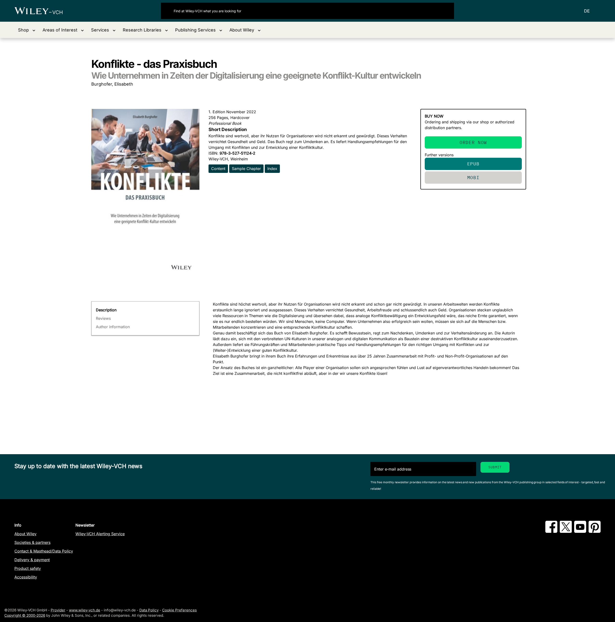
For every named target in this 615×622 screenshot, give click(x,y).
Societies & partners (32, 542)
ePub (473, 164)
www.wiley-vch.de (84, 610)
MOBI (473, 177)
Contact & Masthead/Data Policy (43, 551)
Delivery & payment (32, 559)
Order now (473, 142)
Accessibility (25, 577)
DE (587, 10)
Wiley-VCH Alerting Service (100, 533)
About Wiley (25, 533)
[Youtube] (580, 531)
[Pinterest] (595, 531)
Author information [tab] (113, 326)
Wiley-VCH (42, 10)
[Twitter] (566, 531)
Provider (58, 610)
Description (106, 310)
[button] (26, 30)
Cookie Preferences (179, 610)
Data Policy (149, 610)
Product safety (27, 568)
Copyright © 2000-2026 (24, 615)
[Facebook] (551, 531)
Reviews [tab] (103, 318)
